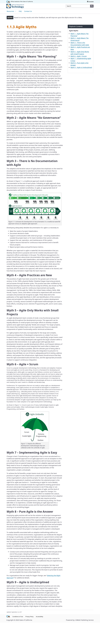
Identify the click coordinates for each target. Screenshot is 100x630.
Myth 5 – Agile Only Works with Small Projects (80, 53)
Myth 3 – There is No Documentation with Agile (80, 44)
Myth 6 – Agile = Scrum (79, 56)
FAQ (20, 11)
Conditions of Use (17, 616)
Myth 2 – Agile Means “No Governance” (80, 39)
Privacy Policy (29, 616)
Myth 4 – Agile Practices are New (80, 48)
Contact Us (28, 11)
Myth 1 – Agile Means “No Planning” (80, 35)
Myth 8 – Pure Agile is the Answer (79, 64)
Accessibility (39, 616)
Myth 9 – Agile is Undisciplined (81, 67)
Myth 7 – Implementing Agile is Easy (81, 59)
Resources (10, 11)
